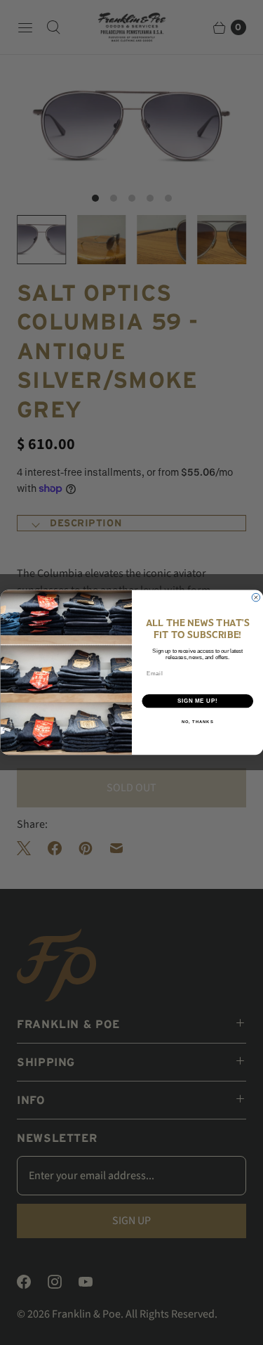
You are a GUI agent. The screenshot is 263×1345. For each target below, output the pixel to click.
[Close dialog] (256, 598)
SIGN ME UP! (197, 700)
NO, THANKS (197, 721)
